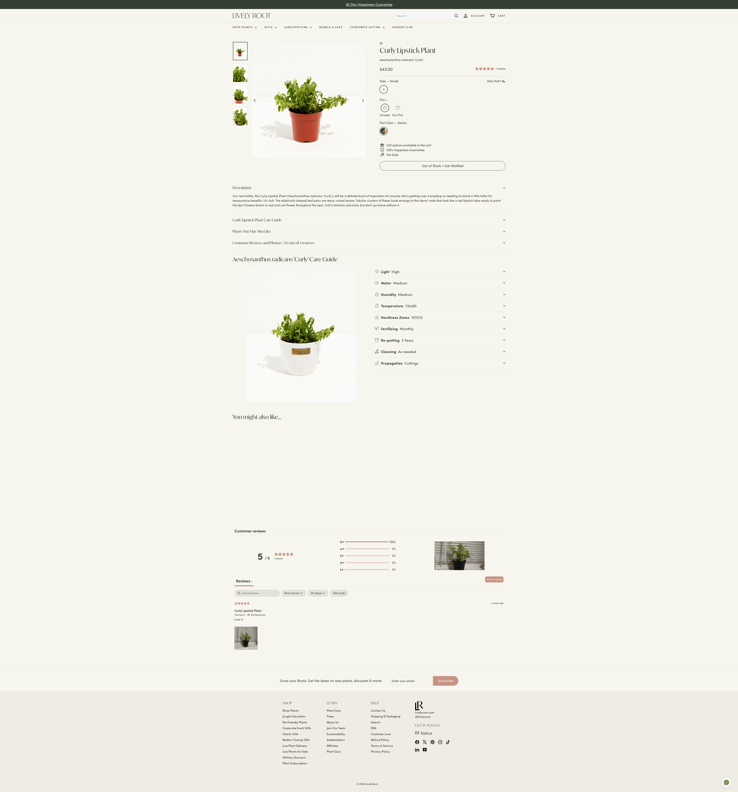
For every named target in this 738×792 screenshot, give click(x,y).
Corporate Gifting (366, 27)
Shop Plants (243, 27)
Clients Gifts (290, 734)
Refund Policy (380, 740)
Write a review (494, 579)
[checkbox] (339, 593)
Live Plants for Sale (295, 751)
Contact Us (378, 710)
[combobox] (427, 16)
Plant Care (334, 710)
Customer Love (381, 734)
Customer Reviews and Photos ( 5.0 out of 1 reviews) (273, 242)
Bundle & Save (330, 27)
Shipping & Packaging (385, 716)
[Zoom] (309, 99)
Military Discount (294, 757)
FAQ (373, 728)
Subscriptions (296, 27)
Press (330, 716)
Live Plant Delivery (295, 746)
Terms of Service (382, 746)
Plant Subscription (295, 763)
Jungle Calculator (294, 716)
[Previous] (254, 100)
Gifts (269, 27)
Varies (383, 131)
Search (375, 722)
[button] (442, 166)
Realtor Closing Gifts (296, 740)
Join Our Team (336, 728)
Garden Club (402, 27)
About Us (333, 722)
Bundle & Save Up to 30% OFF (369, 7)
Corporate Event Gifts (297, 728)
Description (242, 187)
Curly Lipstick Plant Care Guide (257, 219)
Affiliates (332, 746)
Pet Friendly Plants (295, 722)
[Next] (363, 100)
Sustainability (336, 734)
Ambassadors (336, 740)
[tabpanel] (369, 620)
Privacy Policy (380, 751)
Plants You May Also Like (252, 231)
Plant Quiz (334, 751)
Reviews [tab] (244, 580)
